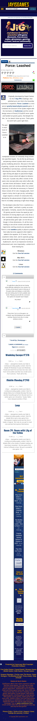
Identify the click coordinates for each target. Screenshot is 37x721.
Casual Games (20, 669)
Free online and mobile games (19, 5)
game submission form (25, 703)
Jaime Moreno (15, 308)
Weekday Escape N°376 (17, 355)
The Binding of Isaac (15, 676)
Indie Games (18, 671)
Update (18, 327)
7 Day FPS (18, 99)
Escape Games (29, 671)
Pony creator (27, 676)
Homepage (21, 340)
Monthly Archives (19, 620)
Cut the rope (19, 674)
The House (27, 674)
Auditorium (19, 111)
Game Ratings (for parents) (21, 712)
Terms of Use (18, 711)
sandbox (14, 229)
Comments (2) (18, 80)
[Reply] (29, 302)
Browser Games (31, 669)
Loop (17, 405)
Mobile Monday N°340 (17, 380)
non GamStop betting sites (27, 17)
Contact (26, 713)
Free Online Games (7, 669)
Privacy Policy (7, 711)
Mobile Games (8, 671)
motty (13, 281)
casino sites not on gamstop (14, 17)
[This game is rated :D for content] (34, 80)
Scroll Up (13, 340)
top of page (25, 344)
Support (26, 711)
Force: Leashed (22, 103)
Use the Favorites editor (19, 612)
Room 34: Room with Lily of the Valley (18, 431)
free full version (23, 253)
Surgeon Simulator (7, 674)
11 (16, 361)
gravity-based (12, 106)
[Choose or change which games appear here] (20, 595)
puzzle (25, 106)
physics (20, 106)
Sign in (14, 347)
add (19, 600)
